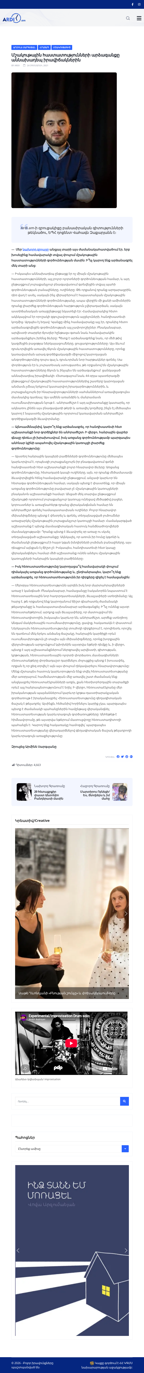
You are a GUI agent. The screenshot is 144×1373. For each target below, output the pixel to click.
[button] (18, 913)
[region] (72, 913)
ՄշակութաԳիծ (61, 47)
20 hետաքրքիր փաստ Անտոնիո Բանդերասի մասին (48, 795)
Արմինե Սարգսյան (24, 47)
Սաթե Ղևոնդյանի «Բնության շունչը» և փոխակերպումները (67, 993)
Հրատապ (44, 47)
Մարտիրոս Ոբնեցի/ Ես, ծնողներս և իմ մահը (95, 795)
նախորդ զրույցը (36, 249)
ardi (17, 65)
